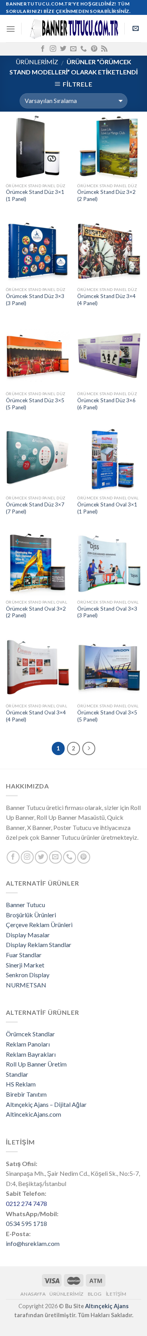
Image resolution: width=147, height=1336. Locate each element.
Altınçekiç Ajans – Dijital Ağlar (46, 1104)
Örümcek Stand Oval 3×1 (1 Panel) (107, 508)
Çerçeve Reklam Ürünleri (39, 924)
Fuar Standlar (24, 954)
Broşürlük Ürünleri (31, 914)
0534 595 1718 (26, 1223)
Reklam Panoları (28, 1044)
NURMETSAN (26, 985)
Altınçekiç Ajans (107, 1306)
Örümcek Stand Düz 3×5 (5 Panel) (35, 403)
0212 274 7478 (26, 1203)
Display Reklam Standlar (38, 944)
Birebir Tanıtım (26, 1094)
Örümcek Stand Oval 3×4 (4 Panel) (36, 716)
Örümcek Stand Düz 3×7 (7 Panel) (35, 508)
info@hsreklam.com (33, 1243)
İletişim (116, 1294)
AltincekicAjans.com (33, 1114)
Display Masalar (28, 934)
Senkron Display (27, 974)
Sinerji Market (25, 965)
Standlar (17, 1074)
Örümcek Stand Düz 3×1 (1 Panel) (35, 195)
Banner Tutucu (25, 904)
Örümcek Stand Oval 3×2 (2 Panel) (36, 612)
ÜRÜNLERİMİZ (37, 61)
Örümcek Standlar (30, 1034)
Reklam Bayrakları (31, 1054)
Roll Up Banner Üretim (36, 1064)
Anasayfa (32, 1294)
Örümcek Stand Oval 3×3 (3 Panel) (107, 612)
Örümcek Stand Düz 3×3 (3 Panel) (35, 299)
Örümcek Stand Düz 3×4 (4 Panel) (106, 299)
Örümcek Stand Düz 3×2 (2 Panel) (106, 195)
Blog (95, 1294)
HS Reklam (21, 1084)
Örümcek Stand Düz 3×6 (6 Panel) (106, 403)
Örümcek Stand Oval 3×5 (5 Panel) (107, 716)
